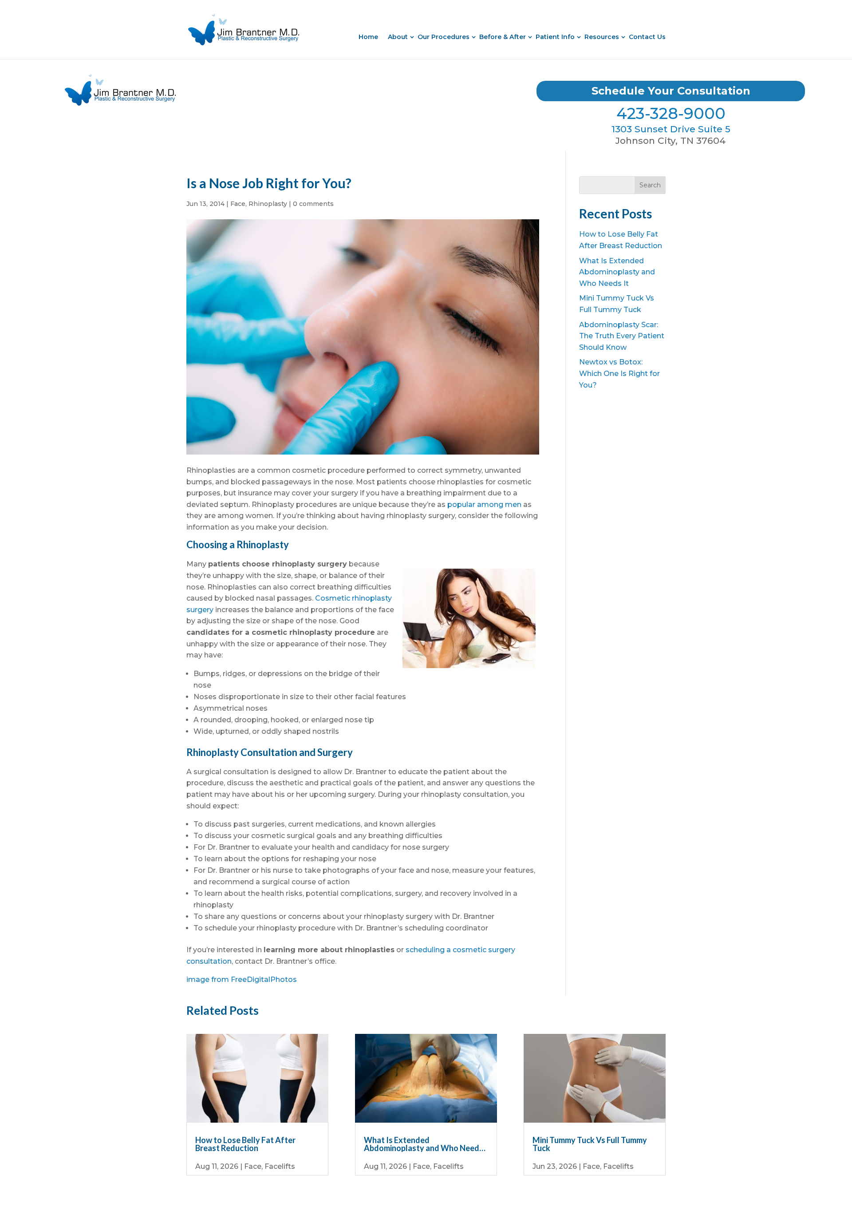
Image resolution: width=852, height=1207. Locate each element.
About (398, 37)
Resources (601, 37)
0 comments (313, 204)
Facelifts (279, 1166)
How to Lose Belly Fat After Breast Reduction (245, 1144)
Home (368, 37)
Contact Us (647, 37)
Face (237, 204)
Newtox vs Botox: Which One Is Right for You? (619, 373)
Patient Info (555, 37)
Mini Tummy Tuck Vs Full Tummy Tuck (589, 1144)
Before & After (502, 37)
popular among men (484, 504)
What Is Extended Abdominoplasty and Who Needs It (617, 272)
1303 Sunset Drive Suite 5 (670, 129)
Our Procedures (443, 37)
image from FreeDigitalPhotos (241, 979)
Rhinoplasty (267, 204)
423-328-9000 (671, 113)
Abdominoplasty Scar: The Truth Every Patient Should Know (621, 336)
